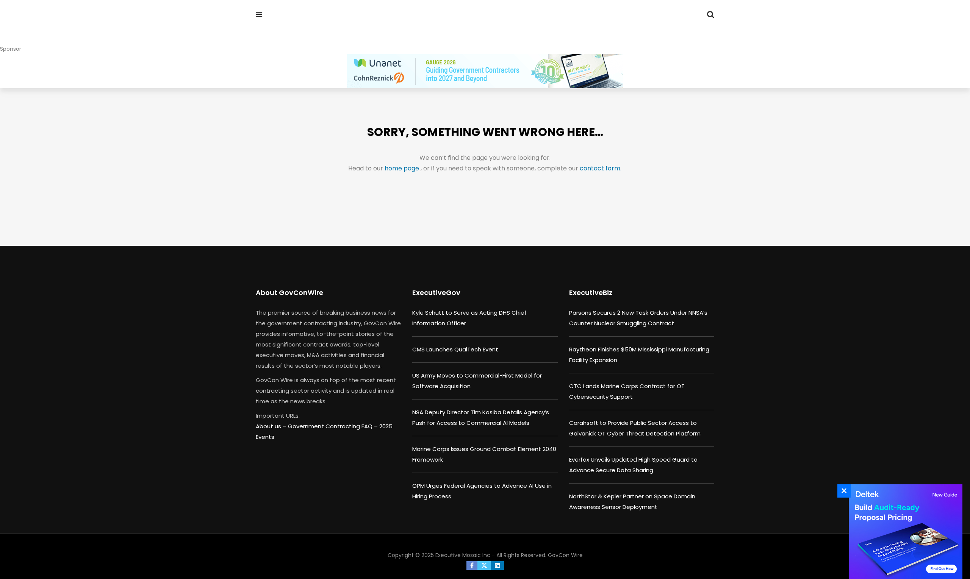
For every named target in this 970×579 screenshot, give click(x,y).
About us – (272, 426)
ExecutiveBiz (590, 292)
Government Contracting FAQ (331, 426)
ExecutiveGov (436, 292)
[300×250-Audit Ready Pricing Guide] (903, 531)
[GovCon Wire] (304, 28)
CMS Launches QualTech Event (455, 349)
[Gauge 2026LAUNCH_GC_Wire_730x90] (485, 71)
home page (403, 168)
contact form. (600, 168)
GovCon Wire (565, 555)
